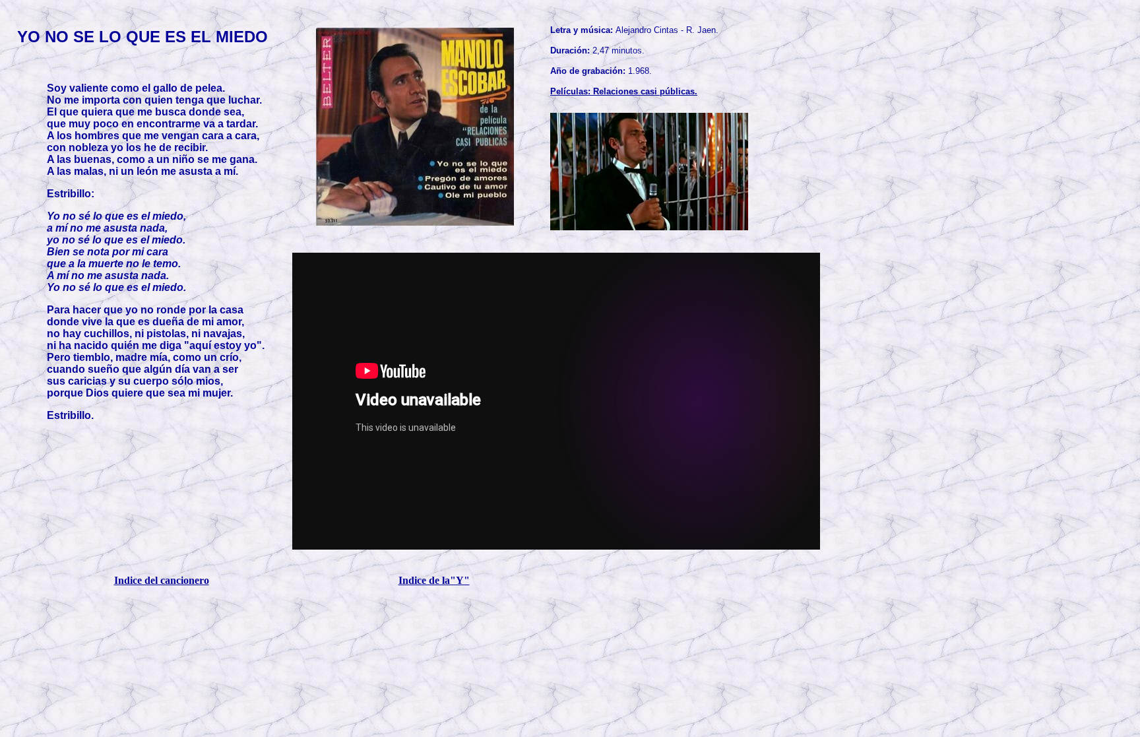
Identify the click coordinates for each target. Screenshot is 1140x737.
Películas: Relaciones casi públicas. (623, 91)
